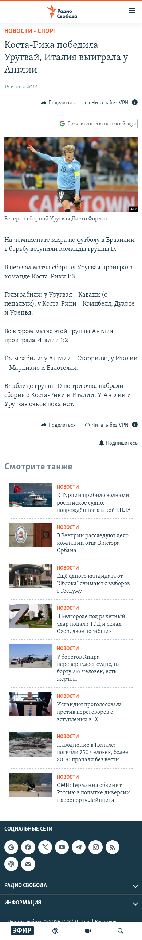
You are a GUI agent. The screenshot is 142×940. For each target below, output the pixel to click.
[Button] (58, 103)
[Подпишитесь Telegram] (79, 847)
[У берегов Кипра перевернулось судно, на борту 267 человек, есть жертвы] (30, 656)
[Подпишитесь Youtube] (62, 847)
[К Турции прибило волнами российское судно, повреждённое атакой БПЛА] (30, 495)
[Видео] (88, 931)
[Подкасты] (11, 864)
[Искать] (120, 931)
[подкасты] (55, 931)
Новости (68, 487)
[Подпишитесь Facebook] (28, 847)
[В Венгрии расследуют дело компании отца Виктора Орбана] (30, 535)
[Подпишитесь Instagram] (95, 847)
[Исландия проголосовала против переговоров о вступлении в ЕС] (30, 704)
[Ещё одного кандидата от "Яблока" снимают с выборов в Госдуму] (30, 576)
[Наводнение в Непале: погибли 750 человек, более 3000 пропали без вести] (30, 744)
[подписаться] (28, 864)
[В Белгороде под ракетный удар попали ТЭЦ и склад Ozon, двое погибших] (30, 616)
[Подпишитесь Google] (11, 847)
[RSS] (112, 847)
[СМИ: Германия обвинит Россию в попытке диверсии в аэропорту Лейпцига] (30, 785)
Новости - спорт (30, 31)
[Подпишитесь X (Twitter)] (45, 847)
